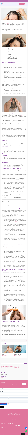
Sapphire (16, 221)
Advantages (10, 54)
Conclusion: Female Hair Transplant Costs (11, 60)
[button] (26, 4)
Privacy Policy (23, 423)
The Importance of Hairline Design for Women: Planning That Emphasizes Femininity (11, 367)
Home (14, 423)
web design (2, 434)
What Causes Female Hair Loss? (10, 49)
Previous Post (3, 340)
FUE (8, 52)
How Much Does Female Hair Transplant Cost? (12, 57)
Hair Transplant (9, 23)
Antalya (17, 240)
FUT (8, 51)
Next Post (25, 340)
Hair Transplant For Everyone (16, 425)
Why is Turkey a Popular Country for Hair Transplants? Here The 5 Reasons (10, 366)
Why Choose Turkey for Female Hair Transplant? (12, 58)
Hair (13, 23)
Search (25, 363)
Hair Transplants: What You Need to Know (7, 354)
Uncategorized (3, 378)
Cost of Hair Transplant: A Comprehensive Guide (18, 354)
